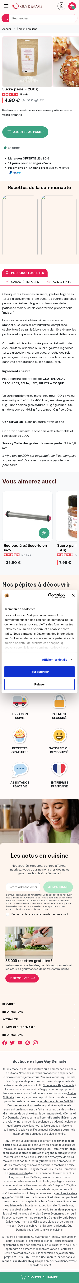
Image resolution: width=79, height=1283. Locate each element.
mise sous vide (18, 1173)
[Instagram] (35, 1042)
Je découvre (19, 978)
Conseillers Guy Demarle (58, 1085)
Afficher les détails (54, 659)
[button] (6, 6)
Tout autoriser (39, 671)
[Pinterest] (27, 1042)
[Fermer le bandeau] (73, 595)
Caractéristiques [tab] (24, 282)
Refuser (39, 684)
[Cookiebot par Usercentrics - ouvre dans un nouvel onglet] (49, 595)
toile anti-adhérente (59, 1117)
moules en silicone (25, 1105)
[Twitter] (12, 1042)
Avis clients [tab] (61, 282)
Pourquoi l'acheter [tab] (27, 273)
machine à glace (47, 1217)
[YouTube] (20, 1043)
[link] (19, 705)
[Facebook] (4, 1042)
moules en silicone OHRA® (56, 1101)
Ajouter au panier (42, 1277)
